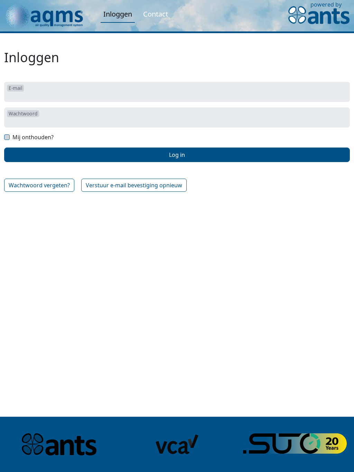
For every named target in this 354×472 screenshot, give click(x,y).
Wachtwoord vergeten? (39, 185)
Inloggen (117, 14)
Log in (177, 155)
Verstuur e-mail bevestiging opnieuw (134, 185)
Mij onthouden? (33, 137)
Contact (155, 14)
